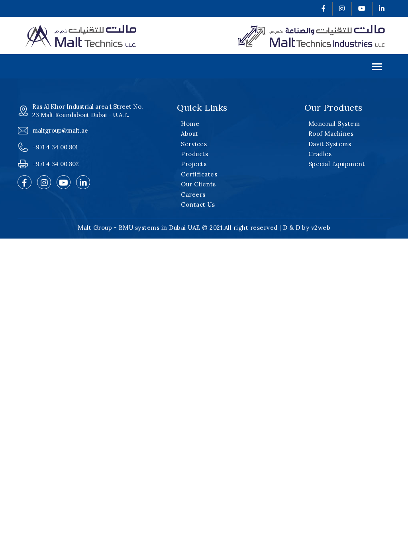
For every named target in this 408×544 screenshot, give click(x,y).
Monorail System (334, 123)
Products (194, 154)
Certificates (199, 174)
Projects (193, 164)
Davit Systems (329, 144)
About (189, 133)
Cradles (320, 154)
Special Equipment (336, 164)
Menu (204, 66)
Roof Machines (331, 133)
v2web (321, 227)
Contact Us (198, 204)
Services (194, 144)
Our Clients (198, 184)
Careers (193, 194)
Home (190, 123)
